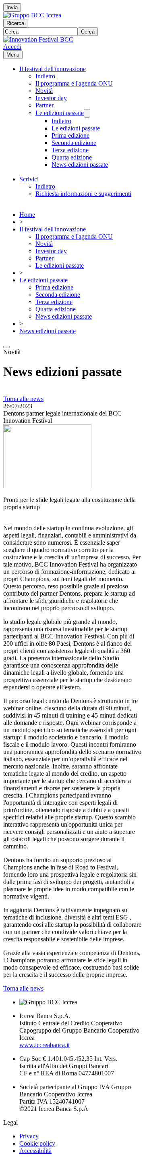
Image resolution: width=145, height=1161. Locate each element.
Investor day (51, 97)
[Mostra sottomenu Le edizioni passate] (87, 113)
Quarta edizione (72, 157)
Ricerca (15, 23)
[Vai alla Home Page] (38, 39)
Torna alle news (23, 398)
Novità (44, 90)
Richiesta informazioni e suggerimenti (83, 193)
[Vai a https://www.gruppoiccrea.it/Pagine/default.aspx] (32, 15)
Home (27, 214)
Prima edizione (70, 135)
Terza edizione (70, 150)
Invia (12, 7)
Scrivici (29, 179)
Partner (44, 105)
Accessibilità (35, 1150)
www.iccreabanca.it (44, 1044)
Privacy (29, 1136)
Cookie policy (37, 1143)
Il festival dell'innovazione (52, 68)
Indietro (45, 76)
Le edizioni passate (59, 112)
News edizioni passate (80, 164)
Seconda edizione (74, 142)
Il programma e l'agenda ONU (74, 83)
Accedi (12, 46)
